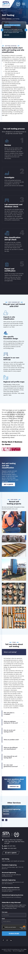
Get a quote (8, 484)
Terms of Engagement (18, 950)
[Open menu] (23, 4)
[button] (2, 30)
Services (9, 18)
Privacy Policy (7, 950)
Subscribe (14, 933)
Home (3, 18)
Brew (25, 949)
